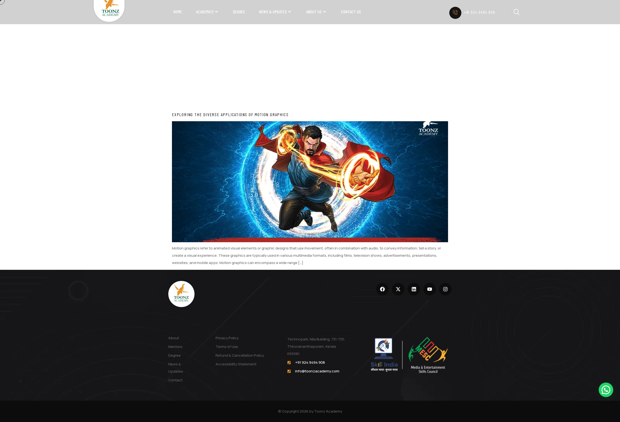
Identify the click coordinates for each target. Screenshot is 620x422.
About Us (314, 11)
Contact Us (351, 11)
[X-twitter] (398, 289)
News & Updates (273, 11)
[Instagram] (445, 289)
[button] (606, 390)
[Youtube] (429, 289)
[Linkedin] (414, 289)
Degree (239, 11)
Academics (205, 11)
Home (177, 11)
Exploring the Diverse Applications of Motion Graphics (230, 114)
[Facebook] (382, 289)
